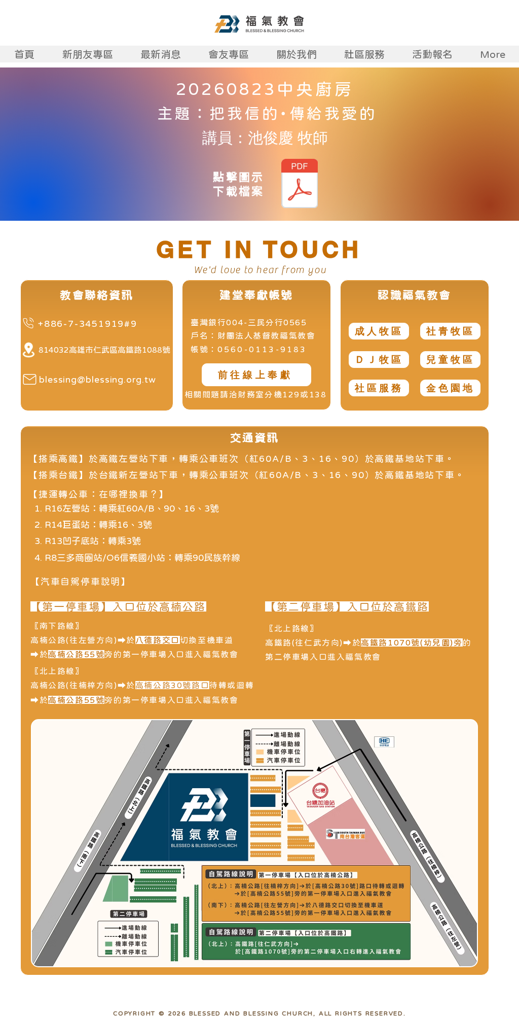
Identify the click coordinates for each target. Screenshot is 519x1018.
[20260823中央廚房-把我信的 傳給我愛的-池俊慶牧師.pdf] (299, 185)
